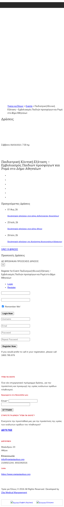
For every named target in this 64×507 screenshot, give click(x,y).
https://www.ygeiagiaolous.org (15, 474)
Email (4, 401)
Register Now (9, 346)
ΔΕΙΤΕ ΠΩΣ (6, 430)
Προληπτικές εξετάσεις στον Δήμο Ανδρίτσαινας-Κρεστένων (33, 216)
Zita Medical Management (14, 492)
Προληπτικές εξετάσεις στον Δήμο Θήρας (24, 229)
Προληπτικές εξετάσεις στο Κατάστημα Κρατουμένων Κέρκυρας (34, 241)
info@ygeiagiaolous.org (12, 459)
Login (10, 284)
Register (11, 287)
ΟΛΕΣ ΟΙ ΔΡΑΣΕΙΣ (9, 249)
